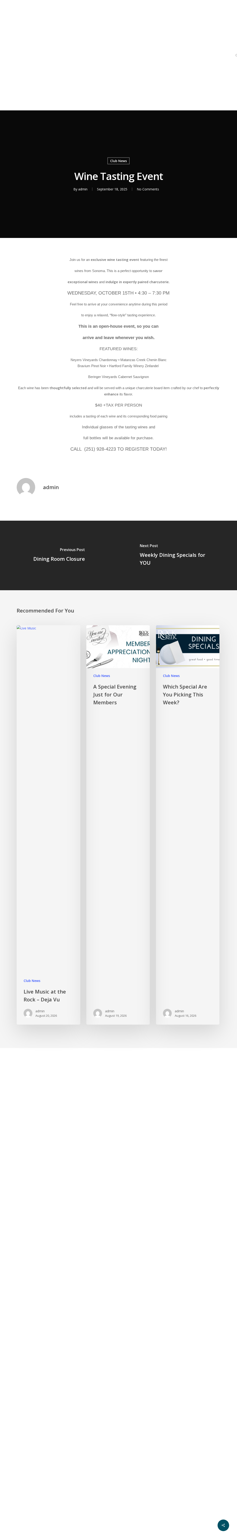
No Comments (148, 189)
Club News (118, 161)
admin (82, 189)
